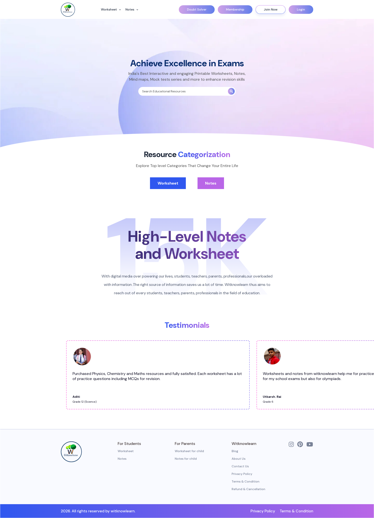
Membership (235, 9)
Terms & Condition (245, 481)
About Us (238, 459)
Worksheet (109, 9)
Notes (130, 9)
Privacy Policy (242, 474)
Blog (235, 451)
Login (301, 9)
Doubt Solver (196, 9)
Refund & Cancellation (248, 489)
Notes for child (186, 459)
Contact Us (240, 466)
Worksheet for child (189, 451)
